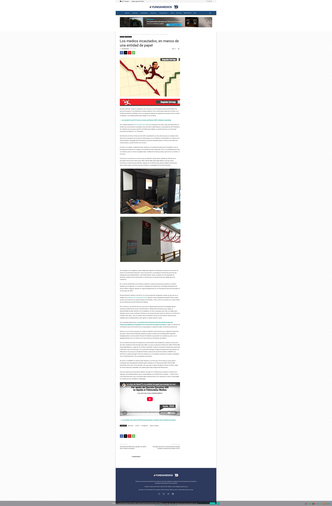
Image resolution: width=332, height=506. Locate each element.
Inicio (121, 34)
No (218, 503)
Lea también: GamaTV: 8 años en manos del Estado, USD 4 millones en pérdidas (146, 120)
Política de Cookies (203, 503)
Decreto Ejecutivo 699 (141, 124)
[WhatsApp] (133, 52)
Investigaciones (134, 34)
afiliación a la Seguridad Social (137, 297)
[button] (210, 13)
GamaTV (137, 425)
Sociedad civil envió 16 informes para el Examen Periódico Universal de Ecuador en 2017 (166, 447)
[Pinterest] (129, 52)
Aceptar (212, 503)
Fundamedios (125, 48)
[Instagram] (209, 1)
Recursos (126, 34)
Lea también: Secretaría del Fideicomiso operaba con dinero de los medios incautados (149, 420)
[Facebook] (207, 1)
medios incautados (154, 425)
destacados (130, 425)
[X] (211, 1)
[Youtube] (173, 494)
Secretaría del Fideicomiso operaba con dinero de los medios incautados (133, 447)
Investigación (144, 425)
